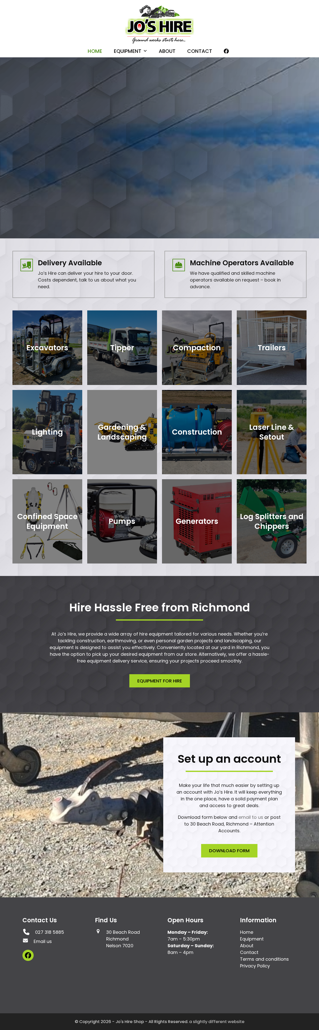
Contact (249, 952)
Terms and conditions (264, 959)
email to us (251, 817)
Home (246, 932)
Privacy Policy (255, 966)
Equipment (252, 939)
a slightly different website (216, 1022)
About (246, 945)
